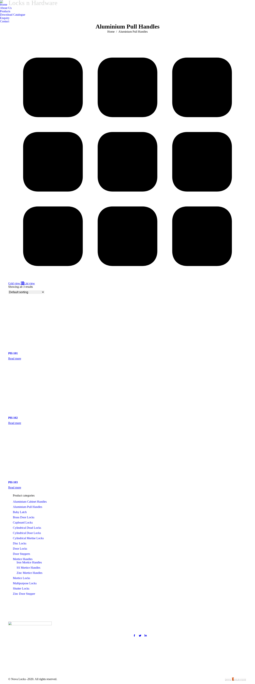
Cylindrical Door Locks (27, 533)
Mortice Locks (21, 578)
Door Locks (20, 548)
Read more (14, 358)
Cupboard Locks (23, 522)
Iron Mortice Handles (29, 562)
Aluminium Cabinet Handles (30, 501)
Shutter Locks (21, 588)
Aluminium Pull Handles (27, 506)
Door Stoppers (21, 553)
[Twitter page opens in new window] (140, 635)
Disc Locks (19, 543)
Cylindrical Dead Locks (27, 527)
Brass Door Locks (23, 517)
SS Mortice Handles (28, 567)
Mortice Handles (22, 559)
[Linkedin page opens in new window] (145, 635)
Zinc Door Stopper (24, 593)
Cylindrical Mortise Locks (28, 538)
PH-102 (13, 417)
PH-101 (13, 353)
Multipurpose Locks (25, 583)
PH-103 (13, 482)
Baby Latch (20, 512)
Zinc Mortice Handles (29, 572)
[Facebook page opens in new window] (134, 635)
